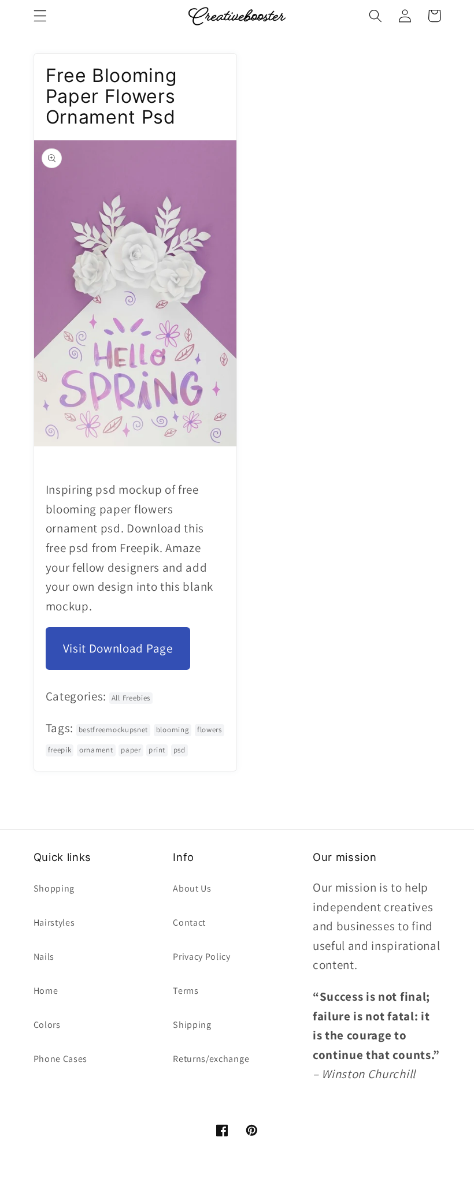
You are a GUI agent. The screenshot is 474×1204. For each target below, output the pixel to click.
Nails (44, 956)
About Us (192, 888)
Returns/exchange (211, 1059)
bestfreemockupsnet (113, 730)
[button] (40, 16)
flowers (209, 730)
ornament (96, 750)
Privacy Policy (202, 956)
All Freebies (131, 698)
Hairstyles (54, 922)
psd (179, 750)
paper (130, 750)
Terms (185, 991)
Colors (47, 1025)
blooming (173, 730)
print (157, 750)
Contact (189, 922)
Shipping (192, 1025)
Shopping (54, 888)
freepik (60, 750)
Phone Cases (61, 1059)
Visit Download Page (118, 648)
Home (46, 991)
